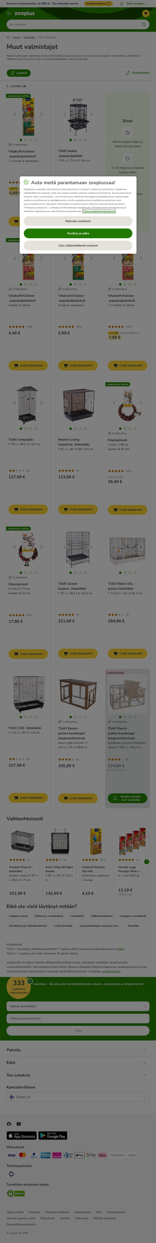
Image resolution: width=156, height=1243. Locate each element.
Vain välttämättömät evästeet (78, 246)
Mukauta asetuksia (78, 221)
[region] (78, 215)
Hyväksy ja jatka (78, 233)
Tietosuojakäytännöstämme (99, 211)
